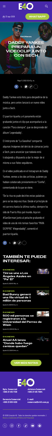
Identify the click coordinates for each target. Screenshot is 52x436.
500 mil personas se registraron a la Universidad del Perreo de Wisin (22, 320)
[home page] (26, 6)
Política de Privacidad (26, 418)
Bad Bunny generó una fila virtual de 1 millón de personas (17, 297)
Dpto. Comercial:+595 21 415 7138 (10, 390)
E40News (26, 36)
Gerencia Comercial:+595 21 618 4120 (12, 400)
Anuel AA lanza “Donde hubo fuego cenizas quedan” (17, 343)
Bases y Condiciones (10, 418)
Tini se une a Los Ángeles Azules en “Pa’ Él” (17, 276)
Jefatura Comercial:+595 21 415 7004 (36, 390)
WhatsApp (37, 16)
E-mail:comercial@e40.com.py (38, 400)
